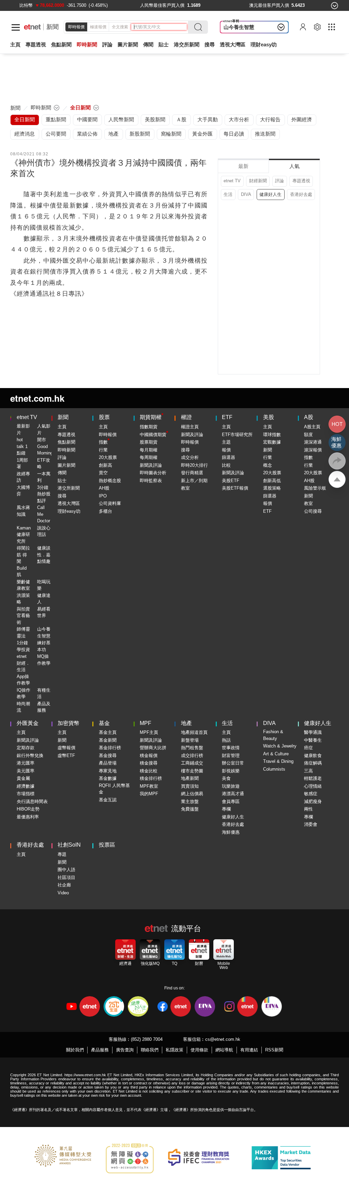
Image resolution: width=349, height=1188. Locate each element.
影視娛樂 (231, 770)
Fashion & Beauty (273, 735)
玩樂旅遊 (231, 786)
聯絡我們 (149, 1049)
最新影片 (23, 429)
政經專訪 (23, 477)
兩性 (308, 809)
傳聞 (62, 472)
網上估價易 (192, 793)
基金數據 (108, 778)
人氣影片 (43, 429)
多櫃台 (105, 511)
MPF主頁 (149, 732)
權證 (186, 417)
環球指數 (272, 434)
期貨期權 (151, 417)
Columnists (274, 769)
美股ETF (230, 480)
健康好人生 (270, 194)
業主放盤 (190, 801)
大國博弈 (23, 491)
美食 (226, 778)
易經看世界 (43, 612)
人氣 (294, 166)
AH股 (104, 488)
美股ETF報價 (235, 488)
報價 (226, 449)
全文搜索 (120, 27)
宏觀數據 (272, 442)
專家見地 (108, 770)
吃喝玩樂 (43, 585)
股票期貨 (148, 442)
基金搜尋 (108, 755)
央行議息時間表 (32, 801)
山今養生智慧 (239, 27)
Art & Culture (276, 753)
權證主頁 (190, 426)
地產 (186, 723)
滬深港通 (313, 442)
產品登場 (108, 763)
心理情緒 (313, 786)
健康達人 (43, 599)
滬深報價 (313, 449)
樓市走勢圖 (192, 770)
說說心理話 (43, 531)
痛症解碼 (313, 763)
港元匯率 (25, 763)
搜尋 (209, 44)
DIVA (246, 194)
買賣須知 (190, 786)
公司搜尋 (313, 511)
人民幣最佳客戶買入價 (162, 5)
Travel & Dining (278, 761)
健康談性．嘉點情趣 (43, 554)
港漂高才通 (233, 793)
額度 (308, 434)
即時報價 (76, 27)
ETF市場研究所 (237, 434)
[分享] (337, 460)
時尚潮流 (23, 707)
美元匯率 (25, 770)
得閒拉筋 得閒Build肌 (23, 561)
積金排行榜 (151, 778)
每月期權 (148, 449)
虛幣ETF (66, 755)
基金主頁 (108, 732)
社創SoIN (69, 845)
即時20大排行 (194, 465)
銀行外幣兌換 (30, 755)
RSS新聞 (274, 1049)
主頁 (15, 44)
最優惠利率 (28, 816)
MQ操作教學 (43, 660)
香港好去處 (301, 194)
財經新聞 (258, 180)
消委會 (310, 824)
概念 (267, 465)
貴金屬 (23, 778)
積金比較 (148, 770)
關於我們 (75, 1049)
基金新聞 (108, 740)
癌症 (308, 747)
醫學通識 (313, 732)
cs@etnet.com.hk (222, 1039)
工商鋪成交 (192, 763)
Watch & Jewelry (280, 746)
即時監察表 (151, 480)
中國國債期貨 (153, 434)
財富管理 (231, 755)
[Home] (32, 27)
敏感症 (310, 793)
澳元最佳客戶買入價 (269, 5)
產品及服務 (43, 707)
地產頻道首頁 (194, 732)
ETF (227, 417)
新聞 (52, 27)
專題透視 (301, 180)
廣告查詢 (125, 1049)
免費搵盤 (190, 809)
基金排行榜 (110, 747)
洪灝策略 (23, 599)
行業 (103, 449)
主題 (226, 442)
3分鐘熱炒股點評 (43, 494)
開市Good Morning (45, 446)
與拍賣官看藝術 (23, 615)
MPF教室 (149, 786)
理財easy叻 (264, 44)
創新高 (105, 465)
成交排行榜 (192, 755)
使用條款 (199, 1049)
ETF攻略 (43, 463)
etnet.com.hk (37, 398)
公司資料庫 (110, 503)
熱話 (226, 740)
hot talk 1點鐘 (22, 446)
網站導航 (224, 1049)
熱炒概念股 (110, 480)
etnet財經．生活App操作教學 (23, 669)
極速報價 (98, 27)
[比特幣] (26, 5)
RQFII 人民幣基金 (114, 789)
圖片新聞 (128, 44)
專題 (62, 854)
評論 (279, 180)
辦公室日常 (233, 763)
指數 (103, 442)
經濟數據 (25, 786)
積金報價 (148, 755)
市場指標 (25, 793)
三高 (308, 770)
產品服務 (100, 1049)
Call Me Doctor (43, 514)
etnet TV (232, 180)
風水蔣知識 (23, 511)
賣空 (103, 472)
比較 (226, 465)
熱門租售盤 (192, 747)
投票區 (107, 845)
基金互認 (108, 799)
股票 (104, 417)
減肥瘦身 (313, 801)
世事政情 (231, 747)
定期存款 (25, 747)
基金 (104, 723)
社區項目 (66, 877)
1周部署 (22, 463)
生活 (228, 194)
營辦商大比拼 (153, 747)
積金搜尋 (148, 763)
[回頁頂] (337, 479)
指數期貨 (148, 426)
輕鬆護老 (313, 778)
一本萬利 (43, 477)
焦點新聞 (66, 442)
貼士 (62, 480)
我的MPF (149, 793)
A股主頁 (312, 426)
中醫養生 (313, 740)
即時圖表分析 (153, 472)
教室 (185, 488)
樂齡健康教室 (23, 585)
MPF (145, 723)
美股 (268, 417)
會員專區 (231, 801)
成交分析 (190, 457)
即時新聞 (66, 449)
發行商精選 (192, 472)
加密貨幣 (68, 723)
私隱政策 (174, 1049)
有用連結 (249, 1049)
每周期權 (148, 457)
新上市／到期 (194, 480)
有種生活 (43, 693)
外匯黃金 (28, 723)
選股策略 (272, 488)
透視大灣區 (232, 44)
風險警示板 (315, 488)
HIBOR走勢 (28, 809)
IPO (103, 495)
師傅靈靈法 (23, 632)
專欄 (226, 809)
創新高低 (272, 480)
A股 (308, 417)
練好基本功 (43, 646)
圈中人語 (66, 869)
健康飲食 (313, 755)
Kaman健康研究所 (24, 534)
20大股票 (108, 457)
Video (63, 892)
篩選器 (228, 457)
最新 (243, 166)
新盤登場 (190, 740)
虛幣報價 (66, 747)
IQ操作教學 (23, 693)
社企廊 (64, 885)
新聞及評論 (151, 465)
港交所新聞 (186, 44)
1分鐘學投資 (23, 646)
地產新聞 (190, 778)
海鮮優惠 (231, 832)
